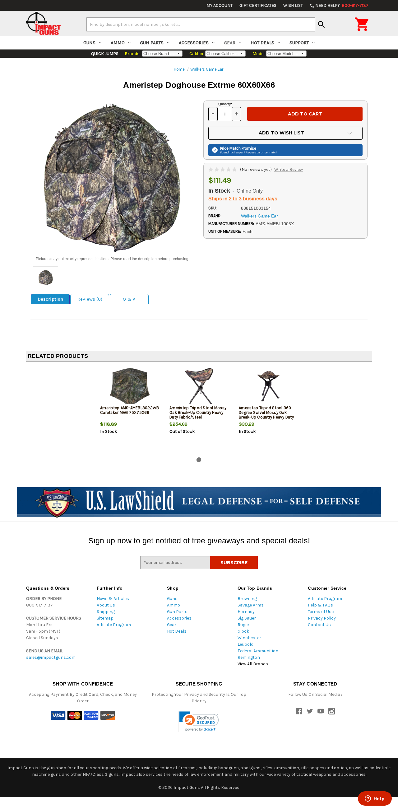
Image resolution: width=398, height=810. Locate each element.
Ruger (243, 624)
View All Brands (253, 664)
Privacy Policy (322, 618)
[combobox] (200, 24)
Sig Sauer (247, 618)
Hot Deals (262, 42)
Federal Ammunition (258, 650)
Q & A (129, 299)
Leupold (245, 644)
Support (299, 42)
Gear (229, 42)
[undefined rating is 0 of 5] (223, 169)
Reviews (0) (89, 299)
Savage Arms (251, 605)
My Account (219, 5)
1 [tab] (199, 459)
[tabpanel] (129, 411)
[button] (199, 721)
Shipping (106, 611)
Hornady (246, 611)
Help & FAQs (320, 605)
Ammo (118, 42)
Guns (89, 42)
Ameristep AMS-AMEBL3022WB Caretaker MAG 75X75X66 (129, 410)
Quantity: (225, 104)
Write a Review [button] (288, 169)
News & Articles (113, 598)
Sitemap (105, 618)
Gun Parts (152, 42)
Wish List (293, 5)
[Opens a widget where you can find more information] (375, 799)
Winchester (249, 637)
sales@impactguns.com (51, 657)
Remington (249, 657)
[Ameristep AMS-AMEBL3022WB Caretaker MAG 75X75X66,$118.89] (130, 387)
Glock (243, 631)
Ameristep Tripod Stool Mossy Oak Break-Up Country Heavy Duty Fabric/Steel (197, 412)
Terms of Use (321, 611)
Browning (247, 598)
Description (50, 299)
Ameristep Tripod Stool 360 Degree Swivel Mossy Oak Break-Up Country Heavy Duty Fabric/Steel (266, 414)
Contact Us (319, 624)
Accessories (194, 42)
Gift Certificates (257, 5)
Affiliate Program (114, 624)
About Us (106, 605)
